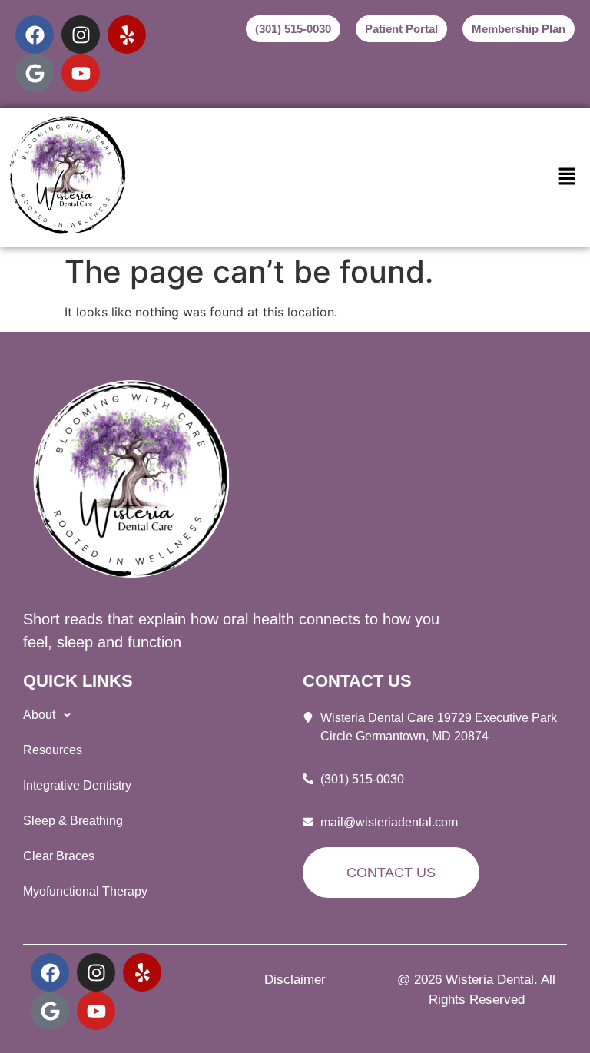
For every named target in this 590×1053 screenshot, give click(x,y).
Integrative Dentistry (77, 785)
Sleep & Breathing (73, 820)
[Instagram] (80, 34)
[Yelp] (127, 34)
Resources (52, 750)
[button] (567, 177)
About (39, 714)
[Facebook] (34, 34)
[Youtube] (80, 73)
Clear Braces (58, 856)
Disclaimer (295, 979)
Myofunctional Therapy (85, 891)
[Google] (34, 73)
